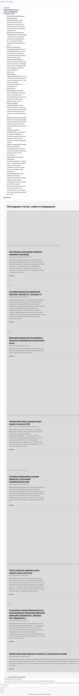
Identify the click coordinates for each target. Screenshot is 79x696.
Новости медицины (13, 345)
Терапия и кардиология (14, 257)
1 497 (17, 677)
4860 (24, 677)
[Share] (2, 687)
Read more (11, 275)
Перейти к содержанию (7, 1)
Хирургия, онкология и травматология (18, 426)
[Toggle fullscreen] (4, 687)
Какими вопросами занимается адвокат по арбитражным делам (38, 654)
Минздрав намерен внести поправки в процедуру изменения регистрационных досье (26, 340)
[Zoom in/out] (5, 687)
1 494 (9, 677)
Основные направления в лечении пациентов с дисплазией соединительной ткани (24, 479)
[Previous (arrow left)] (1, 690)
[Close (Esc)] (1, 687)
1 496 (15, 677)
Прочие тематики (13, 296)
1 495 (12, 677)
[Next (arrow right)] (2, 690)
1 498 (20, 677)
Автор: (23, 257)
